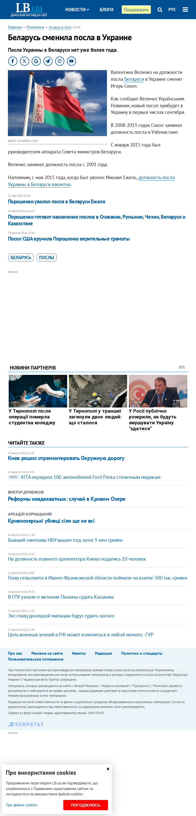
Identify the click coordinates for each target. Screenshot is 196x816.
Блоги (106, 9)
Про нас (15, 653)
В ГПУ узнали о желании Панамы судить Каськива (61, 597)
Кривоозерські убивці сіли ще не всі (51, 520)
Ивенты (79, 653)
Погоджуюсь (85, 805)
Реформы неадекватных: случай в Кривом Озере (66, 498)
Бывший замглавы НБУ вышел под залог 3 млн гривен (65, 540)
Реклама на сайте (47, 653)
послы (46, 257)
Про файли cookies (21, 804)
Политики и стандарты (141, 653)
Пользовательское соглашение (35, 659)
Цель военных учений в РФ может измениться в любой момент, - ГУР (80, 634)
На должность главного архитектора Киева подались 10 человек (77, 559)
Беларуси (134, 79)
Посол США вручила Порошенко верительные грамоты (69, 238)
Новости (75, 9)
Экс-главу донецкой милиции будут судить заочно (61, 615)
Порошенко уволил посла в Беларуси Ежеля (56, 201)
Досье (102, 29)
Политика (35, 27)
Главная (15, 27)
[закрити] (108, 769)
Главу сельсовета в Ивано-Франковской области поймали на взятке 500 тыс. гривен (97, 577)
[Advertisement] (98, 310)
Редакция (103, 653)
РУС (172, 9)
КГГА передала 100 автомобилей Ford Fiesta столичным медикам (85, 477)
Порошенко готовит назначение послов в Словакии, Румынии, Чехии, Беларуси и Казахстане (96, 220)
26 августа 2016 (60, 27)
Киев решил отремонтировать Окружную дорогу (66, 458)
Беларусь (21, 257)
